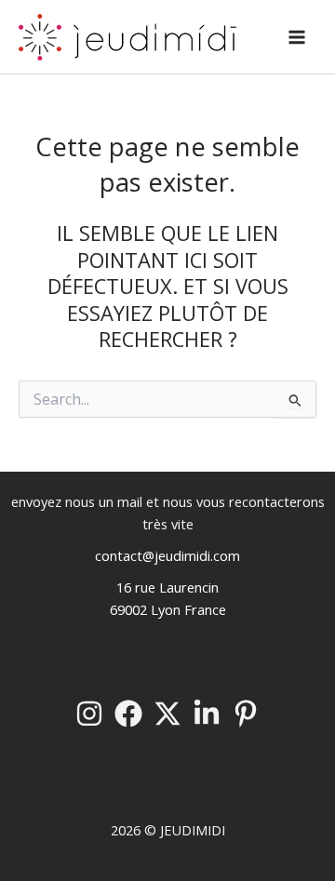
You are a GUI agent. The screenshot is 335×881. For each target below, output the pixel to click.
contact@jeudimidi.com (167, 555)
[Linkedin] (207, 713)
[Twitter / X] (167, 713)
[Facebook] (128, 713)
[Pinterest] (246, 713)
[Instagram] (89, 713)
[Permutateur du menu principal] (296, 37)
